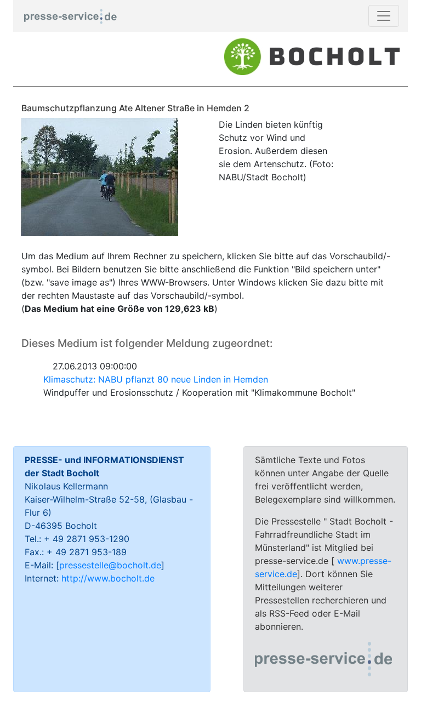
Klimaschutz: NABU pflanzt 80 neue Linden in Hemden (155, 379)
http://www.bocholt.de (108, 578)
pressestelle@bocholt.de (110, 565)
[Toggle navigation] (383, 16)
